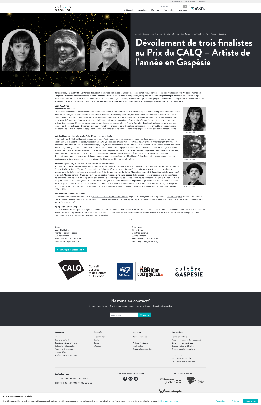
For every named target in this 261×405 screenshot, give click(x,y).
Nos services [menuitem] (169, 10)
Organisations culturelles (142, 349)
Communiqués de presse (152, 34)
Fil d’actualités (99, 337)
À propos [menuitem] (183, 10)
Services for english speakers (183, 361)
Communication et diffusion (183, 346)
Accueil (138, 34)
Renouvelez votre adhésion (182, 358)
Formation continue (179, 337)
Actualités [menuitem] (142, 10)
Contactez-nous (176, 1)
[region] (130, 399)
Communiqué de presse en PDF (71, 250)
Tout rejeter (235, 401)
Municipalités (138, 346)
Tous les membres (140, 337)
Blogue (96, 343)
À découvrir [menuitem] (129, 10)
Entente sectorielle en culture (183, 349)
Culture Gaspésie (174, 196)
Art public (58, 337)
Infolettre (97, 346)
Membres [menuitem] (155, 10)
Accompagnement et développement (186, 340)
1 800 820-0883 (77, 383)
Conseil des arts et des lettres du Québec (110, 196)
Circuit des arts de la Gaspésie (66, 343)
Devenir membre (189, 1)
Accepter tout (250, 401)
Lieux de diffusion (61, 352)
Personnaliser (220, 401)
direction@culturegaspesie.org (145, 241)
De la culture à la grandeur (65, 346)
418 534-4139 (61, 383)
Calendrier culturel (62, 340)
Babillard (97, 340)
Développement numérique (182, 343)
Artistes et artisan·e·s (141, 343)
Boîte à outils (177, 355)
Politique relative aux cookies (168, 401)
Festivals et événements (64, 349)
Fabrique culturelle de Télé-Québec (104, 199)
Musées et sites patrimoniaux (66, 355)
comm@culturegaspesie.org (67, 241)
